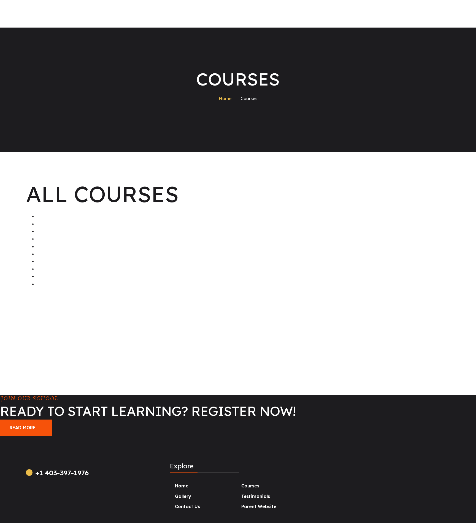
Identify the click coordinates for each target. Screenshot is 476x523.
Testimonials (255, 496)
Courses (250, 486)
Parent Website (258, 506)
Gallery (183, 496)
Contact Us (187, 506)
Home (181, 486)
